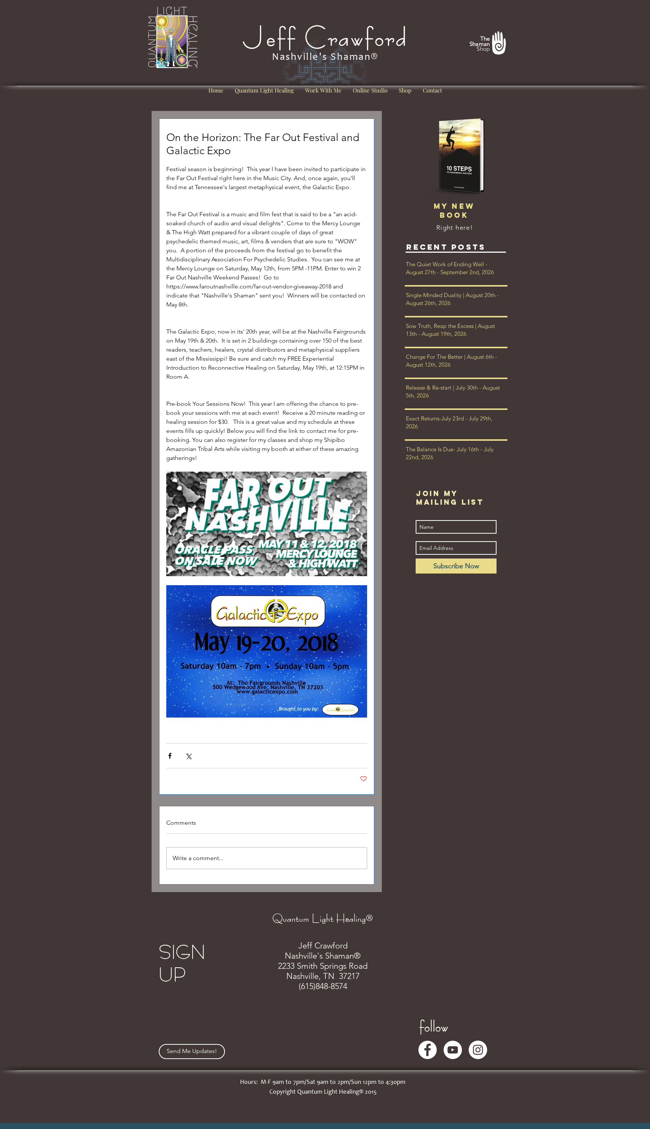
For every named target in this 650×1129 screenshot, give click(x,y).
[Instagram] (478, 1050)
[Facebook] (427, 1050)
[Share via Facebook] (169, 755)
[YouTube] (452, 1050)
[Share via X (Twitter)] (188, 755)
